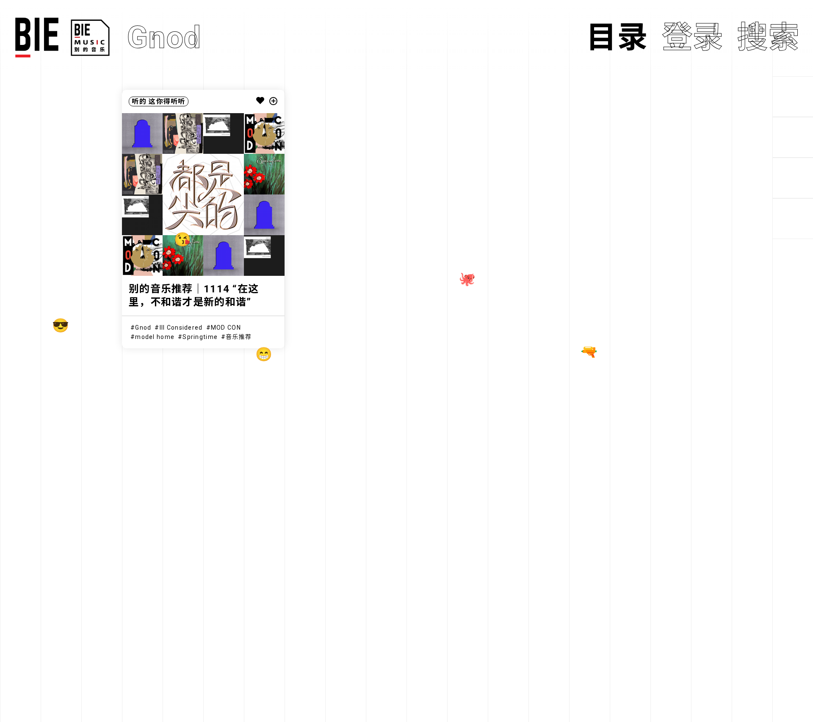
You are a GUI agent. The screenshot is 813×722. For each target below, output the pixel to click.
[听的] (793, 96)
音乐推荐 (239, 336)
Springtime (200, 336)
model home (154, 336)
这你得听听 (167, 101)
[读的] (793, 137)
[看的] (793, 178)
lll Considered (181, 327)
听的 (139, 101)
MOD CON (226, 327)
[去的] (793, 218)
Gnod (143, 327)
